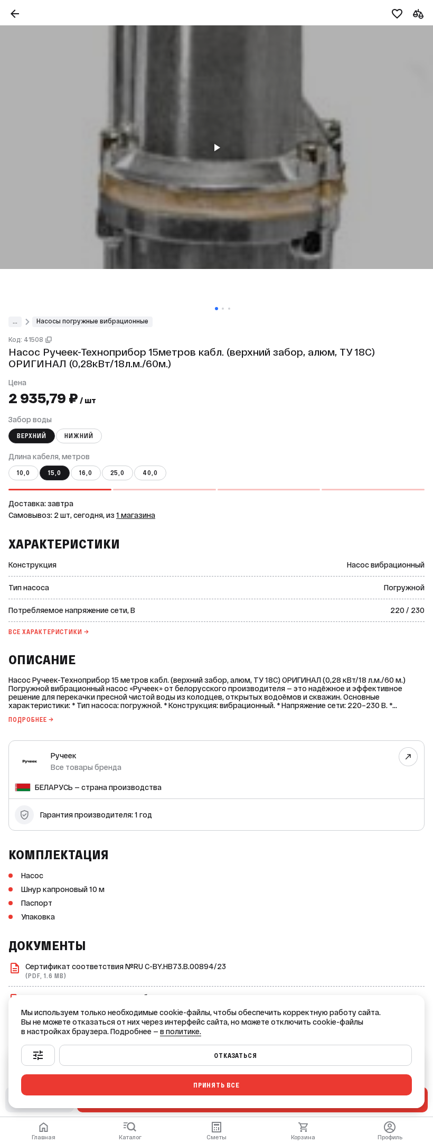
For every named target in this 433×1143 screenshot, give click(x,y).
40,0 (150, 473)
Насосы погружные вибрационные (92, 321)
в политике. (180, 1031)
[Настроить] (38, 1055)
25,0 (117, 473)
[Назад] (14, 13)
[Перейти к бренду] (408, 756)
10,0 (23, 473)
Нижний (78, 436)
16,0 (85, 473)
